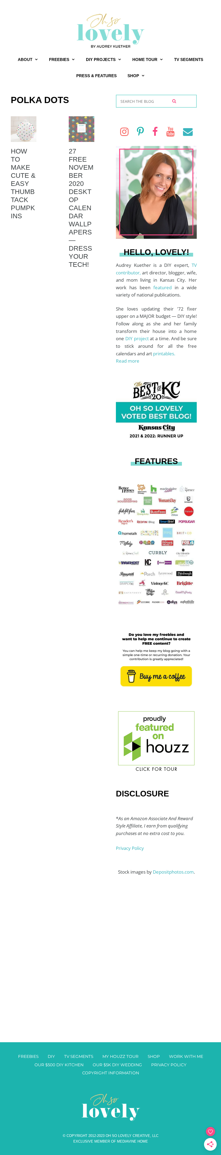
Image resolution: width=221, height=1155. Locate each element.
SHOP (133, 75)
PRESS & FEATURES (96, 75)
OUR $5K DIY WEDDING (117, 1064)
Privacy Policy (130, 848)
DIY (51, 1056)
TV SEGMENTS (188, 59)
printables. (164, 353)
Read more (127, 361)
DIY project (137, 338)
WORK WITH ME (186, 1056)
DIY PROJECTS (101, 59)
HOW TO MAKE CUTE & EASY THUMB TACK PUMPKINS (23, 183)
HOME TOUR (144, 59)
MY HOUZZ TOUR (120, 1056)
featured (164, 287)
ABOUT (25, 59)
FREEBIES (59, 59)
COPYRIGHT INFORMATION (110, 1072)
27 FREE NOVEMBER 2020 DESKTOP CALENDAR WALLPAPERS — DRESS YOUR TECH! (81, 207)
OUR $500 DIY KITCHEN (59, 1064)
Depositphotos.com (173, 872)
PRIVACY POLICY (169, 1064)
